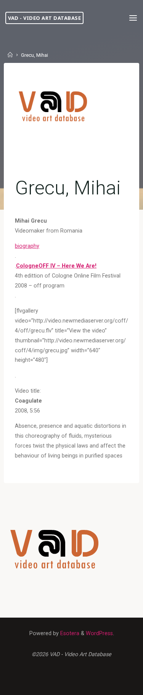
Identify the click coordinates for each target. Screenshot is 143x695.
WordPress (99, 633)
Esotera (69, 633)
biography (27, 246)
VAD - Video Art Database (44, 17)
